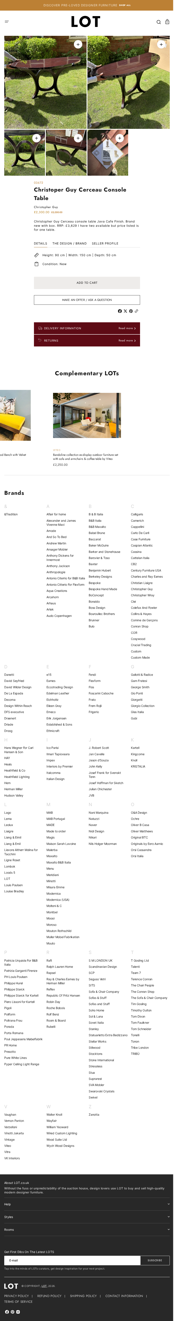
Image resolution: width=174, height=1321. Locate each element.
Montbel (51, 909)
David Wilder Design (17, 684)
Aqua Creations (56, 592)
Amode (50, 528)
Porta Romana (13, 1030)
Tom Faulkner (138, 1020)
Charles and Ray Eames (144, 574)
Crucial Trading (139, 642)
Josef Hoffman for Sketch (104, 780)
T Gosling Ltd (137, 957)
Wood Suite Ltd (56, 1140)
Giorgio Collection (140, 703)
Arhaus (50, 604)
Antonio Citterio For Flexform (65, 585)
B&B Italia (93, 518)
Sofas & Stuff (96, 995)
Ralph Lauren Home (59, 964)
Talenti (133, 964)
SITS (90, 982)
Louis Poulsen (13, 882)
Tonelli (133, 1032)
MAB (49, 809)
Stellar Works (96, 1042)
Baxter (91, 561)
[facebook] (119, 308)
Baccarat (93, 536)
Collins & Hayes (139, 611)
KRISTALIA (136, 763)
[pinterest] (130, 308)
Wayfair (51, 1122)
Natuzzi (92, 816)
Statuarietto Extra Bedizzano (99, 1034)
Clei (131, 599)
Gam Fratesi (137, 678)
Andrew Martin (55, 540)
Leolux (8, 822)
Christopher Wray (140, 592)
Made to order (55, 828)
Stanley (92, 1026)
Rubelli (50, 1024)
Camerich (135, 518)
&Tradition (11, 511)
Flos (90, 684)
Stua (90, 1073)
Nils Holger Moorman (101, 841)
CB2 (131, 561)
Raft (48, 957)
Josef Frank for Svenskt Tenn (103, 772)
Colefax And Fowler (141, 605)
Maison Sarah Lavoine (60, 841)
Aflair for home (55, 511)
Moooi (50, 915)
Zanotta (92, 1116)
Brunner (92, 617)
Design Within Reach (18, 703)
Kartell (133, 745)
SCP (90, 970)
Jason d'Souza (97, 757)
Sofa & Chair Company (102, 988)
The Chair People (140, 982)
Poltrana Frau (13, 1017)
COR (132, 630)
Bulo (90, 623)
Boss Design (95, 605)
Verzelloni (10, 1128)
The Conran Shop (140, 988)
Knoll (132, 757)
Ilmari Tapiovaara (57, 751)
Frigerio (92, 709)
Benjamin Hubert (98, 567)
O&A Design (137, 809)
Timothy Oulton (139, 1007)
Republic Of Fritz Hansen (62, 992)
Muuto (50, 940)
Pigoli (7, 1005)
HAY (7, 755)
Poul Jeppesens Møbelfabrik (15, 1038)
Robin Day (52, 999)
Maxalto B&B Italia (58, 859)
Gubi (132, 715)
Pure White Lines (15, 1059)
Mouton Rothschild (58, 928)
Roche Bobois (55, 1005)
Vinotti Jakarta (14, 1134)
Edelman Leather (57, 690)
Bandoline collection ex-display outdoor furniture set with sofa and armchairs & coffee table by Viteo (84, 454)
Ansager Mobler (56, 546)
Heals (8, 761)
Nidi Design (95, 828)
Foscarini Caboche (99, 690)
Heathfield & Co (14, 767)
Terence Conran (139, 976)
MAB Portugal (55, 816)
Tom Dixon (136, 1013)
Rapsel (50, 970)
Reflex (50, 986)
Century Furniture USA (144, 567)
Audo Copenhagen (58, 617)
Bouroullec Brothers (100, 611)
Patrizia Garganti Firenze (20, 968)
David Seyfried (14, 678)
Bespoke (93, 580)
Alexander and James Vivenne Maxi (60, 520)
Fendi (90, 672)
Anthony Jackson (57, 563)
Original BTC (137, 834)
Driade (8, 721)
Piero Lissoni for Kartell (19, 999)
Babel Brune (95, 530)
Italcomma (53, 770)
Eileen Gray (53, 703)
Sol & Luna (94, 1013)
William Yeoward (56, 1128)
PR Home (10, 1046)
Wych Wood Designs (59, 1147)
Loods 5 (9, 870)
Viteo (7, 1147)
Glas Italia (135, 709)
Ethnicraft (52, 728)
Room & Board (55, 1017)
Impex (50, 757)
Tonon (133, 1038)
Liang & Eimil (12, 834)
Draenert (10, 715)
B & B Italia (94, 511)
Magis (50, 834)
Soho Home (95, 1007)
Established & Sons (58, 721)
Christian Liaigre (139, 580)
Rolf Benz (52, 1011)
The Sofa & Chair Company (147, 995)
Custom (134, 648)
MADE (50, 822)
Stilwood (93, 1049)
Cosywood (136, 636)
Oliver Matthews (139, 828)
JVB (90, 792)
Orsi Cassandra (139, 847)
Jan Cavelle (95, 751)
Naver (91, 822)
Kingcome (135, 751)
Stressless (94, 1067)
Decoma (9, 696)
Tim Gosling (136, 1001)
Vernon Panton (14, 1122)
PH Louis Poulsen (15, 974)
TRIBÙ (133, 1051)
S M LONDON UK (99, 957)
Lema (8, 816)
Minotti (50, 878)
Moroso (51, 922)
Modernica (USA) (57, 897)
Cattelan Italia (138, 555)
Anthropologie (55, 569)
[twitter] (125, 308)
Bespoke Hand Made (101, 586)
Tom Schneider (139, 1026)
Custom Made (138, 654)
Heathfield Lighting (17, 774)
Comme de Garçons (142, 617)
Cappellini (135, 524)
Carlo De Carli (138, 530)
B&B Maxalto (95, 524)
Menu (49, 866)
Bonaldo (92, 599)
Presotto (9, 1053)
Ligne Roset (12, 857)
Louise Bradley (14, 888)
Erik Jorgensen (56, 715)
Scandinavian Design (101, 964)
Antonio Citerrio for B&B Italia (61, 577)
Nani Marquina (97, 809)
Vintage (9, 1140)
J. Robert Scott (97, 745)
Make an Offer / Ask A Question (85, 297)
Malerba (51, 847)
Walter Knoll (53, 1116)
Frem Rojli (93, 703)
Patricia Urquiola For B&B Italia (21, 960)
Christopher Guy (139, 586)
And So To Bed (56, 534)
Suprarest (93, 1080)
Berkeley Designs (99, 574)
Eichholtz (52, 696)
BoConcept (94, 592)
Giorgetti (134, 696)
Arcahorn (52, 598)
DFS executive (14, 709)
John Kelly (94, 763)
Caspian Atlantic (139, 542)
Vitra (7, 1153)
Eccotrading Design (59, 684)
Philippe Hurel (13, 980)
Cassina (134, 549)
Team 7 (134, 970)
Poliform (9, 1011)
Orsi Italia (135, 853)
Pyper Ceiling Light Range (21, 1065)
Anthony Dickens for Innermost (59, 555)
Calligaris (135, 511)
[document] (85, 104)
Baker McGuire (97, 542)
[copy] (136, 308)
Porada (9, 1024)
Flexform (93, 678)
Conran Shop (137, 623)
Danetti (9, 672)
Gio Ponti (134, 690)
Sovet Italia (94, 1020)
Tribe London (137, 1045)
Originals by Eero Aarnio (145, 841)
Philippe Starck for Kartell (21, 992)
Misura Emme (55, 884)
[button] (6, 21)
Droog (8, 728)
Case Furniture (138, 536)
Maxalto (51, 853)
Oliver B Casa (138, 822)
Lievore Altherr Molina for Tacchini (21, 849)
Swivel (91, 1098)
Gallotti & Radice (140, 672)
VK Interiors (12, 1159)
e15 (48, 672)
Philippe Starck (14, 986)
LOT (7, 876)
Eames (50, 678)
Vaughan (10, 1116)
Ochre (133, 816)
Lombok (9, 863)
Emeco (50, 709)
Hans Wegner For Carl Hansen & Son (18, 747)
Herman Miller (13, 786)
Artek (49, 610)
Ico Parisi (52, 745)
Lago (7, 809)
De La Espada (13, 690)
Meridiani (52, 872)
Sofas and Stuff (97, 1001)
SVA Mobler (95, 1086)
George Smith (138, 684)
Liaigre (8, 828)
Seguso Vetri (95, 976)
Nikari (91, 834)
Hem (7, 780)
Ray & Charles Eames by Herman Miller (62, 978)
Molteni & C (53, 903)
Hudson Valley (13, 792)
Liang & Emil (12, 841)
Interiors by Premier (59, 763)
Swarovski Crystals (100, 1092)
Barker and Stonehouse (103, 549)
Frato (90, 696)
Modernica (53, 891)
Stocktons (94, 1055)
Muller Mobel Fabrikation (62, 934)
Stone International (99, 1061)
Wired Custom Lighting (61, 1134)
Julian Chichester (98, 786)
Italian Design (55, 776)
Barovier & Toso (97, 555)
